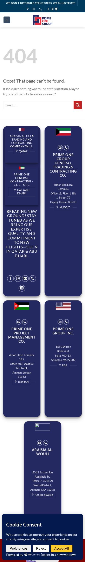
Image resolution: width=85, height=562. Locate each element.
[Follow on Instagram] (52, 9)
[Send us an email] (25, 278)
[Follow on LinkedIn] (56, 9)
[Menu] (7, 20)
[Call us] (32, 278)
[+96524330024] (41, 9)
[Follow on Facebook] (48, 9)
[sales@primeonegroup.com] (34, 9)
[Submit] (78, 105)
